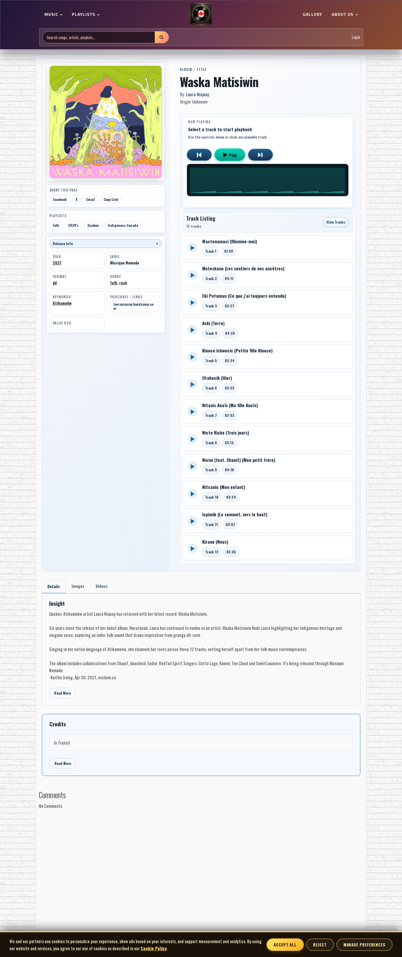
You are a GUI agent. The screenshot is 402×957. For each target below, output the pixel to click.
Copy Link (111, 199)
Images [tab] (78, 586)
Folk (56, 225)
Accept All (285, 945)
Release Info (106, 243)
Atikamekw (62, 303)
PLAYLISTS (84, 14)
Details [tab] (53, 586)
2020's (73, 225)
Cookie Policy (154, 948)
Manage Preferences (364, 945)
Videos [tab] (102, 586)
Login (356, 37)
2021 (57, 263)
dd (55, 283)
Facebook (60, 199)
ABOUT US (343, 14)
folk (113, 283)
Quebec (93, 225)
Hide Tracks (335, 221)
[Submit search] (162, 37)
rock (123, 283)
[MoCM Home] (201, 14)
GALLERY (312, 14)
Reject (320, 945)
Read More (62, 692)
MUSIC (51, 14)
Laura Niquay (197, 94)
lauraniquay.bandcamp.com (133, 306)
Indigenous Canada (123, 225)
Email (90, 199)
